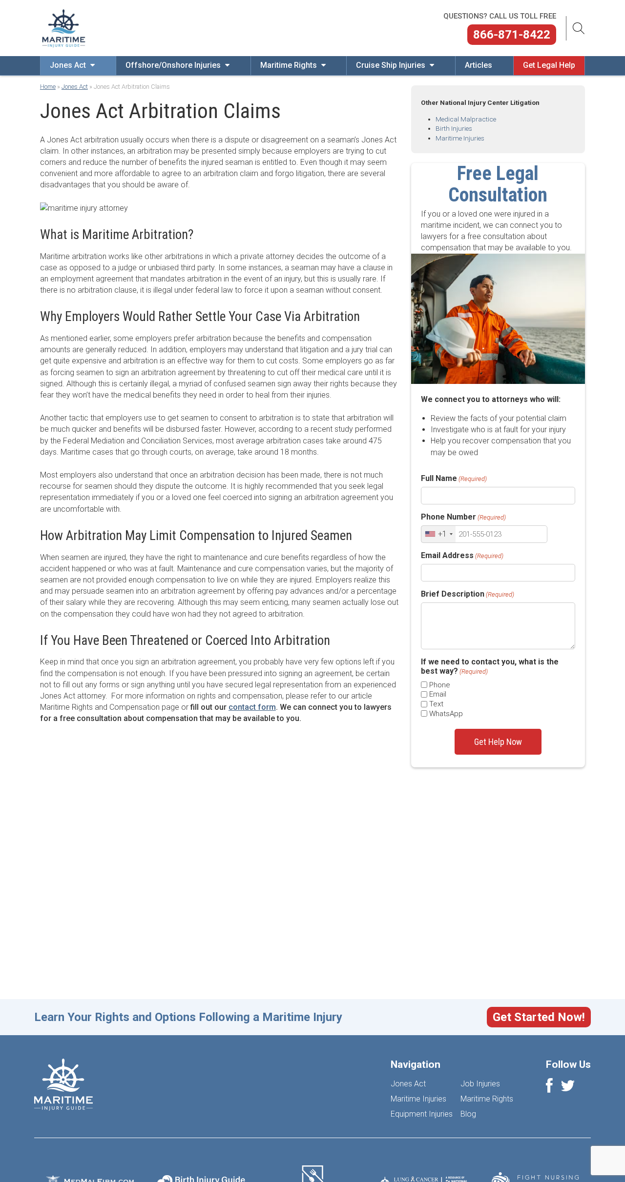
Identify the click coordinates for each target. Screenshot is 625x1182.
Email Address (462, 555)
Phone (439, 685)
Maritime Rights (289, 65)
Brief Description (467, 594)
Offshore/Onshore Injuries (174, 65)
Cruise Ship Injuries (391, 65)
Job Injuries (480, 1083)
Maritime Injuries (460, 138)
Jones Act (69, 65)
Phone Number (463, 516)
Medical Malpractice (466, 119)
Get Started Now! (539, 1017)
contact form (252, 707)
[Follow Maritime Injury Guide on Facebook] (549, 1088)
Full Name (454, 478)
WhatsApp (446, 713)
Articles (478, 65)
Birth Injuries (454, 128)
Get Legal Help (549, 65)
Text (436, 704)
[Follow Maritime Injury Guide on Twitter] (568, 1088)
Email (437, 694)
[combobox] (438, 534)
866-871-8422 (511, 34)
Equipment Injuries (422, 1114)
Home (48, 86)
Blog (468, 1114)
